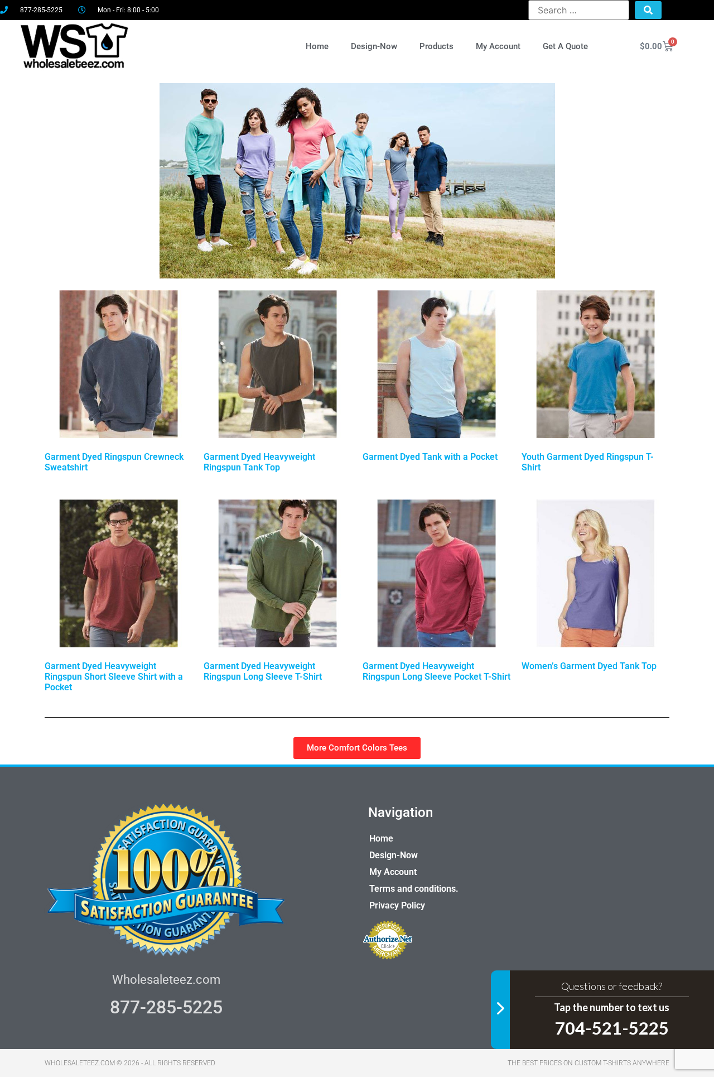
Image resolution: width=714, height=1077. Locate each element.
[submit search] (648, 10)
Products (436, 46)
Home (317, 46)
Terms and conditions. (414, 888)
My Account (498, 46)
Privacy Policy (397, 905)
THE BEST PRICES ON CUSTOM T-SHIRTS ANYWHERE (588, 1063)
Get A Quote (565, 46)
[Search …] (578, 10)
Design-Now (374, 46)
